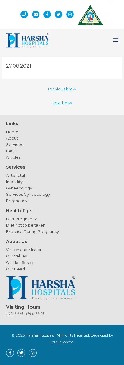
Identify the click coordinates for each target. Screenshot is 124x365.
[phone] (25, 14)
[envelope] (37, 14)
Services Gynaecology (28, 194)
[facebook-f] (48, 14)
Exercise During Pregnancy (32, 231)
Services (14, 144)
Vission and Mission (24, 249)
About (12, 138)
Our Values (16, 256)
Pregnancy (16, 201)
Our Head (15, 269)
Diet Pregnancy (21, 219)
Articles (13, 157)
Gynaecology (19, 188)
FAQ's (11, 151)
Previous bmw (62, 89)
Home (12, 132)
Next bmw (62, 103)
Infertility (14, 181)
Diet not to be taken (25, 225)
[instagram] (71, 14)
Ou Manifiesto (19, 262)
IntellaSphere (62, 342)
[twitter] (60, 14)
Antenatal (15, 175)
